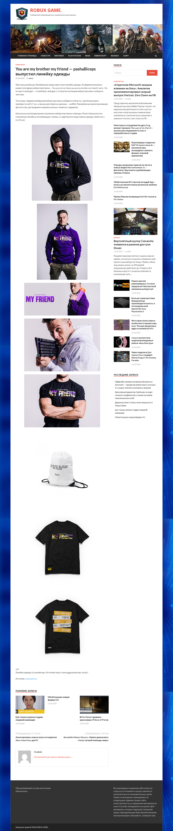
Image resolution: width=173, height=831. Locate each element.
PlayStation (74, 56)
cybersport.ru (31, 678)
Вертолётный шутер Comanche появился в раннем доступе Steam (134, 244)
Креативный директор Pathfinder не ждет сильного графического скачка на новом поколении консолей (134, 395)
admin (30, 78)
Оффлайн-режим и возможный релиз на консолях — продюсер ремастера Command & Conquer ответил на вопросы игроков (135, 384)
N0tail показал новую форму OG (59, 698)
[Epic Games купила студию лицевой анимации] (30, 714)
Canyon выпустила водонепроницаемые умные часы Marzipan (142, 340)
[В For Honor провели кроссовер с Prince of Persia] (94, 714)
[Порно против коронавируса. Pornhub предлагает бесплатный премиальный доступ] (122, 290)
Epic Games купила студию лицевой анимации (29, 718)
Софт (126, 56)
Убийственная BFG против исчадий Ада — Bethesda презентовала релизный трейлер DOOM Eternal (135, 185)
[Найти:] (135, 73)
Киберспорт (100, 56)
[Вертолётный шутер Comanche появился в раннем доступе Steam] (135, 235)
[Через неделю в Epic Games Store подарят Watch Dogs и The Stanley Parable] (122, 361)
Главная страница (27, 56)
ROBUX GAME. (46, 10)
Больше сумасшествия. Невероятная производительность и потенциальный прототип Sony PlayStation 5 (143, 305)
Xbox (87, 56)
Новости (45, 56)
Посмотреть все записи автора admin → (53, 757)
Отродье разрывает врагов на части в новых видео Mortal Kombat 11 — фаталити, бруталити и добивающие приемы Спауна (133, 169)
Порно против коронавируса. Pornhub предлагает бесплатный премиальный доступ (143, 285)
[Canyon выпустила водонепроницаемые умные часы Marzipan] (122, 347)
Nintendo (59, 56)
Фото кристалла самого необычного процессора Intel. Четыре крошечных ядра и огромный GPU (144, 324)
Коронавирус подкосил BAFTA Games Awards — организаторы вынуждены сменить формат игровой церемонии (143, 149)
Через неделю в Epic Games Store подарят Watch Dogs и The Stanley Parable (143, 356)
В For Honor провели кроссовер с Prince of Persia (94, 718)
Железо (115, 56)
